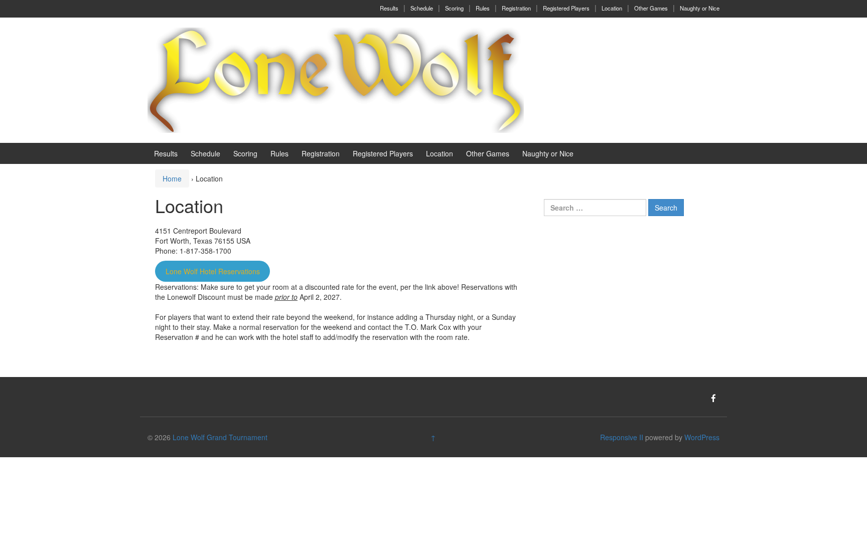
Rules (483, 8)
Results (389, 8)
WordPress (701, 437)
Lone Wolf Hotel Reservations (213, 271)
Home (172, 178)
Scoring (454, 8)
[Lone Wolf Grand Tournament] (336, 79)
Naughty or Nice (699, 8)
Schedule (421, 8)
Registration (516, 8)
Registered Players (566, 8)
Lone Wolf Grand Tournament (220, 437)
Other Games (651, 8)
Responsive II (621, 437)
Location (612, 8)
